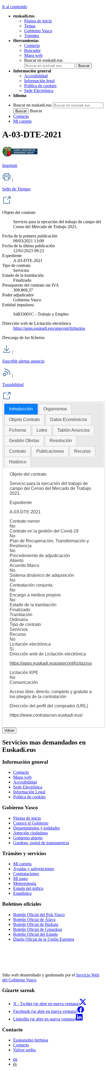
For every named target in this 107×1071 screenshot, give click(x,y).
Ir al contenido (14, 6)
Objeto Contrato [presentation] (24, 419)
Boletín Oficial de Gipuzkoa (37, 929)
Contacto (32, 45)
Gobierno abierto (28, 837)
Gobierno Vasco (38, 30)
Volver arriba (24, 1050)
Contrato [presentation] (17, 451)
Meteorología (24, 883)
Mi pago (20, 878)
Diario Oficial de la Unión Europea (43, 939)
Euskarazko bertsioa (30, 1040)
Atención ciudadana (30, 833)
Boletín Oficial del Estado (35, 934)
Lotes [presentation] (41, 430)
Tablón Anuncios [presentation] (73, 430)
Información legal (39, 80)
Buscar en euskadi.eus (43, 60)
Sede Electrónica (38, 90)
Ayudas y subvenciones (33, 868)
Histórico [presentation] (17, 462)
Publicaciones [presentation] (50, 451)
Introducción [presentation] (21, 409)
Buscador (32, 50)
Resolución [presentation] (61, 440)
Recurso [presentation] (82, 451)
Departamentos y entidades (36, 828)
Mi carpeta (22, 121)
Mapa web (33, 55)
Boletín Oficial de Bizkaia (35, 924)
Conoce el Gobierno (30, 823)
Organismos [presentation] (55, 409)
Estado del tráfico (28, 888)
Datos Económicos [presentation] (68, 419)
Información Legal (29, 792)
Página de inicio (38, 21)
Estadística (22, 893)
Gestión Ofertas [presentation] (24, 440)
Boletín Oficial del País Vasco (39, 914)
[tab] (21, 409)
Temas (29, 25)
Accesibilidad (36, 75)
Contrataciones (26, 873)
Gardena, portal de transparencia (41, 842)
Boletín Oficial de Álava (34, 919)
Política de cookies (40, 85)
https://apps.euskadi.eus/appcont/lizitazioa (49, 328)
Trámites (31, 35)
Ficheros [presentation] (17, 430)
